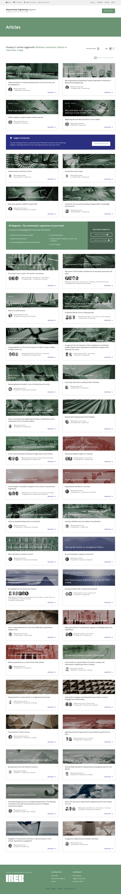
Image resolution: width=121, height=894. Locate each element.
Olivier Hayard (45, 277)
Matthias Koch (92, 593)
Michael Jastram (80, 773)
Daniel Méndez (88, 316)
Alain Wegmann (37, 277)
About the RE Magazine (58, 878)
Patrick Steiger (50, 492)
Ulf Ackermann (83, 738)
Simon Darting (91, 353)
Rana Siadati (30, 353)
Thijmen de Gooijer (32, 458)
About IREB (54, 876)
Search (113, 2)
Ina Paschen (82, 703)
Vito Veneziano (45, 353)
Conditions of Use (69, 888)
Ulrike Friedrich (89, 633)
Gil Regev (29, 277)
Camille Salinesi (23, 208)
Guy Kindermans (23, 121)
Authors (107, 2)
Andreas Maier (83, 353)
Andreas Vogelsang (105, 316)
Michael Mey (22, 175)
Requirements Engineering (21, 10)
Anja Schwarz (88, 458)
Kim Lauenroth (42, 492)
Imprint (54, 888)
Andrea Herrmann (75, 282)
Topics (110, 11)
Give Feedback (77, 876)
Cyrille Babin (22, 88)
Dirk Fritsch (91, 738)
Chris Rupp (82, 633)
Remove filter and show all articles (104, 57)
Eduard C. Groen (83, 593)
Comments (100, 2)
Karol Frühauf (79, 490)
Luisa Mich (25, 314)
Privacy (60, 888)
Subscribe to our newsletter (100, 240)
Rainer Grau (79, 210)
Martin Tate (22, 666)
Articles (92, 2)
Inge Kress (82, 458)
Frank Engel (108, 808)
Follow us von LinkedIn (100, 234)
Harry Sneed (22, 810)
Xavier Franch (96, 316)
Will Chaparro (50, 458)
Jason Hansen (22, 425)
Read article (51, 92)
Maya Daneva (84, 282)
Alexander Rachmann (89, 808)
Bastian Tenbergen (18, 597)
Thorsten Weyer (39, 597)
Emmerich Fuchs (90, 703)
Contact (53, 881)
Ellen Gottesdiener (24, 736)
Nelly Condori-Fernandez (102, 282)
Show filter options (91, 48)
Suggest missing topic (101, 143)
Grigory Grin (79, 386)
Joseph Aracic (22, 845)
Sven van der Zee (23, 701)
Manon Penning (80, 525)
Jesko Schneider (100, 808)
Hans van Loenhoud (81, 421)
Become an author (78, 881)
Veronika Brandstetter (25, 599)
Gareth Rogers (23, 771)
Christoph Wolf (79, 668)
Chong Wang (91, 282)
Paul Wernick (37, 353)
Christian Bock (79, 86)
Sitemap (47, 888)
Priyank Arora (22, 388)
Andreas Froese (48, 597)
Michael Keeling (42, 458)
